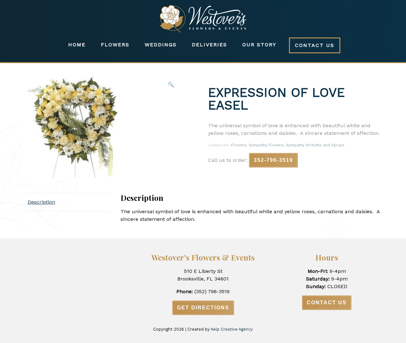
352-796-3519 (273, 160)
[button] (171, 84)
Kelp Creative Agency (232, 329)
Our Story (259, 45)
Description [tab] (41, 202)
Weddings (161, 45)
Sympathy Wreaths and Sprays (315, 145)
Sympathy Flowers (266, 145)
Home (77, 45)
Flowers (115, 45)
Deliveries (209, 45)
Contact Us (314, 45)
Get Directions (203, 307)
